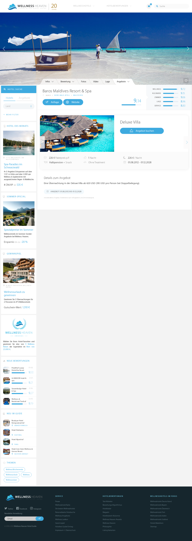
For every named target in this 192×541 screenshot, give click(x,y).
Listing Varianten (109, 530)
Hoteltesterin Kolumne (111, 516)
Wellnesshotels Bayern (158, 505)
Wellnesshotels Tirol (157, 512)
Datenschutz (70, 530)
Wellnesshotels (82, 6)
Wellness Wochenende (14, 470)
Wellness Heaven (109, 523)
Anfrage (55, 102)
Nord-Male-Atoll (62, 95)
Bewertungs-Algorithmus (112, 505)
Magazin (106, 512)
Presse (57, 501)
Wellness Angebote (62, 516)
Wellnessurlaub (12, 475)
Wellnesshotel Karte (62, 505)
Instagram (37, 509)
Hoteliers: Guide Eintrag (64, 526)
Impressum (59, 530)
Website (75, 102)
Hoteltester (107, 508)
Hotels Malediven (156, 523)
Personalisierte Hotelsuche (65, 512)
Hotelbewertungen (118, 6)
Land (8, 106)
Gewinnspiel (60, 523)
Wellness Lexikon (61, 519)
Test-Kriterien (107, 501)
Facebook (23, 509)
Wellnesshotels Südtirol (159, 519)
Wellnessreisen (11, 480)
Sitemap (153, 526)
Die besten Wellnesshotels (65, 508)
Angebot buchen (145, 130)
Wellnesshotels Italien (158, 516)
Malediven (78, 95)
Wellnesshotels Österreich (160, 508)
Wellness (26, 475)
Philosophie (107, 526)
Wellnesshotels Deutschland (161, 501)
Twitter (10, 509)
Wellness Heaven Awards (112, 519)
